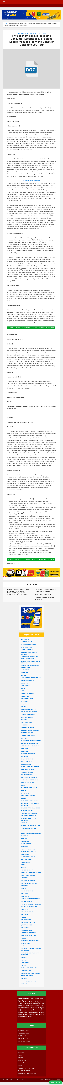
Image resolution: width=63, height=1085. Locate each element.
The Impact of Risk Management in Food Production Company (45, 590)
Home (6, 23)
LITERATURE (24, 838)
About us (42, 1079)
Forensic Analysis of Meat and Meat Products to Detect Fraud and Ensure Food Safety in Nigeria (18, 591)
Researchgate (22, 1060)
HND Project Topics (23, 1036)
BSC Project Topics (23, 1038)
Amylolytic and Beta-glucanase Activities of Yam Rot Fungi (16, 595)
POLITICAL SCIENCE (26, 901)
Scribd (20, 1065)
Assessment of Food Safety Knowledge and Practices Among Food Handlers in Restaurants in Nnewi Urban (45, 597)
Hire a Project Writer (24, 1041)
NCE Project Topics (23, 1030)
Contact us (48, 1079)
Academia (21, 1063)
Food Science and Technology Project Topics (31, 33)
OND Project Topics (23, 1033)
